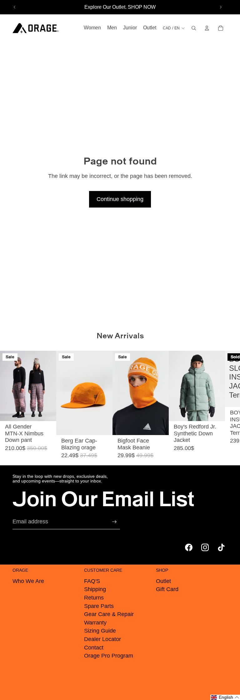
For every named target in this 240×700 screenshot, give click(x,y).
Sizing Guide (100, 631)
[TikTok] (221, 547)
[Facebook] (188, 547)
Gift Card (167, 589)
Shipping (95, 589)
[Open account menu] (207, 28)
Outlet (163, 581)
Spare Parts (99, 606)
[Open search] (194, 28)
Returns (94, 598)
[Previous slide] (15, 7)
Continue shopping (120, 199)
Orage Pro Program (108, 656)
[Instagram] (205, 547)
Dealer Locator (102, 639)
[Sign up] (114, 521)
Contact (93, 647)
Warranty (95, 622)
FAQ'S (92, 581)
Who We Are (28, 581)
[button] (225, 697)
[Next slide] (221, 7)
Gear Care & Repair (109, 614)
